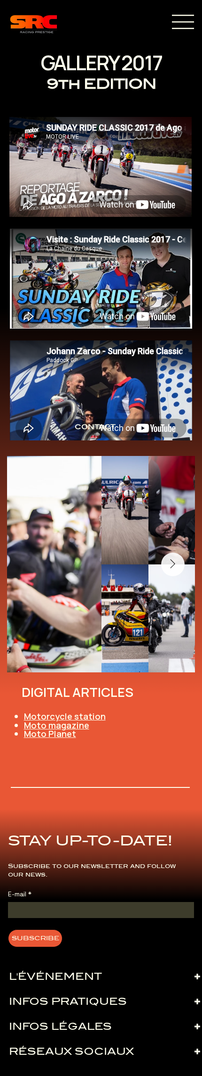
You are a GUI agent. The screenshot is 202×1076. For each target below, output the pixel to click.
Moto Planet (50, 734)
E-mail (19, 894)
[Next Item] (173, 564)
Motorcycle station (65, 716)
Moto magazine (56, 725)
